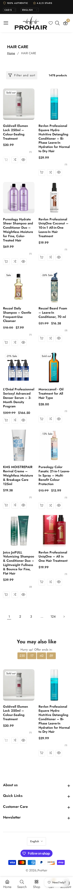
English (35, 841)
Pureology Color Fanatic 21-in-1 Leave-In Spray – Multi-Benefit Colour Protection (54, 475)
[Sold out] (6, 160)
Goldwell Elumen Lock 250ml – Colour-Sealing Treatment (15, 132)
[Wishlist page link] (51, 23)
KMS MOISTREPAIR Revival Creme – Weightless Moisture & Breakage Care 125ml (18, 475)
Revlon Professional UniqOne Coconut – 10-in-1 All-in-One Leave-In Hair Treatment (53, 227)
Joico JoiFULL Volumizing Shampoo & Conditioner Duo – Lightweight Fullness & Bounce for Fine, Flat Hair (18, 563)
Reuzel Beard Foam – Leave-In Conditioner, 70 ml (53, 312)
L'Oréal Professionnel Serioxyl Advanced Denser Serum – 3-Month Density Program (18, 397)
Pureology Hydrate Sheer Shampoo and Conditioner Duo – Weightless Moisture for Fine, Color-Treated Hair (18, 230)
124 (53, 616)
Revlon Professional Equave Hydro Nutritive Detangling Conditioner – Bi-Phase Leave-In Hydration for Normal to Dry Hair (54, 138)
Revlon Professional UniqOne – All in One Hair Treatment (53, 556)
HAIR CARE (28, 53)
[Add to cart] (42, 257)
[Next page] (63, 616)
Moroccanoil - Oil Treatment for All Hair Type (51, 393)
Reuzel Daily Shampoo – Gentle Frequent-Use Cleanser (17, 314)
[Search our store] (58, 23)
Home (11, 53)
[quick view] (23, 160)
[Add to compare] (15, 160)
